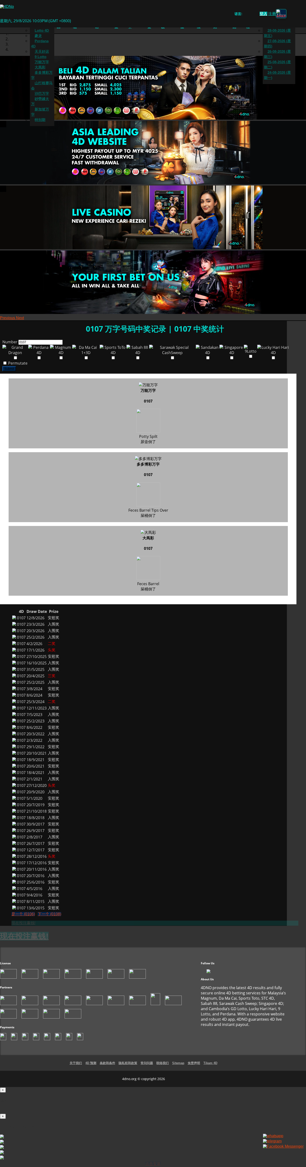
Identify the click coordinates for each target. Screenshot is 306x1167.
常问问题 (147, 1063)
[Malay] (254, 14)
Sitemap (178, 1063)
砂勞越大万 (40, 101)
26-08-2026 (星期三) (277, 54)
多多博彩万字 (42, 75)
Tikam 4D (210, 1063)
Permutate (17, 363)
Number (9, 342)
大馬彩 (40, 67)
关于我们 (76, 1063)
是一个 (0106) (23, 914)
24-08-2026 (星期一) (277, 75)
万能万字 (42, 62)
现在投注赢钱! (23, 923)
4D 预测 (90, 1063)
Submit (9, 369)
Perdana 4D (40, 43)
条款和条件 (107, 1063)
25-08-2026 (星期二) (277, 64)
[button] (8, 318)
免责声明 (194, 1063)
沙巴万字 (42, 93)
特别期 (40, 120)
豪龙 (38, 36)
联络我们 (162, 1063)
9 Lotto (40, 57)
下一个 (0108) (49, 914)
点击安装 (153, 1164)
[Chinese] (249, 14)
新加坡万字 (40, 112)
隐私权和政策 (128, 1063)
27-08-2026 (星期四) (277, 43)
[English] (245, 14)
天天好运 (42, 51)
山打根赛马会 (42, 85)
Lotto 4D (42, 30)
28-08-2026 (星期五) (277, 33)
